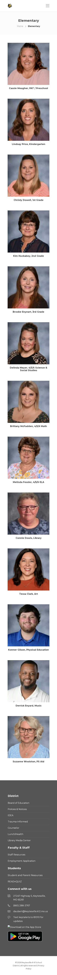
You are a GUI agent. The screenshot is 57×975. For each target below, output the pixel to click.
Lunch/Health (15, 834)
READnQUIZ (15, 881)
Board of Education (18, 803)
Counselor (13, 828)
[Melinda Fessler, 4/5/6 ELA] (28, 458)
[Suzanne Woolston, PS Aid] (28, 737)
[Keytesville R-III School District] (10, 6)
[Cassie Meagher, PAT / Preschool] (28, 64)
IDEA (10, 815)
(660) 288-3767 (21, 905)
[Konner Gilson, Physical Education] (28, 625)
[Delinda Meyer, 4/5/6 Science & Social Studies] (28, 343)
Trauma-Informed (18, 821)
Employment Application (21, 861)
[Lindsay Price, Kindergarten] (28, 120)
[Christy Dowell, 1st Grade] (28, 176)
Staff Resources (16, 854)
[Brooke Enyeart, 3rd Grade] (28, 287)
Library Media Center (19, 840)
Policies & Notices (17, 809)
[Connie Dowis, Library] (28, 514)
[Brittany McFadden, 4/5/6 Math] (28, 402)
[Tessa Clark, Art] (28, 569)
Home (20, 26)
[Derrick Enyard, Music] (28, 681)
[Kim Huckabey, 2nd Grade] (28, 231)
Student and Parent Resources (25, 875)
